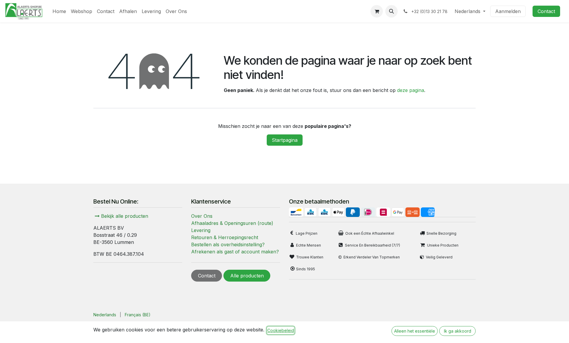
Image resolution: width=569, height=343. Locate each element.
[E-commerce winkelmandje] (376, 11)
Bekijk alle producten (124, 216)
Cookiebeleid (280, 330)
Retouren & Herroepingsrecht (224, 237)
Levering (200, 230)
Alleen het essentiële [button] (414, 331)
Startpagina (285, 140)
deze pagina (410, 90)
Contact (546, 11)
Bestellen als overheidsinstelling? (228, 244)
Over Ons (201, 216)
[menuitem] (59, 11)
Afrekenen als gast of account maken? (235, 252)
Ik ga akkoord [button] (457, 331)
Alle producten (247, 276)
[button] (391, 11)
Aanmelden (508, 11)
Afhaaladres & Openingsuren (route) (232, 223)
